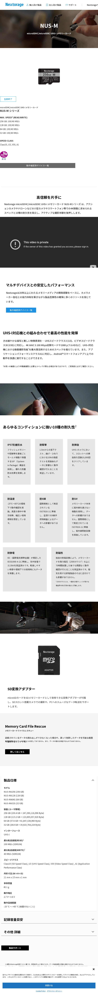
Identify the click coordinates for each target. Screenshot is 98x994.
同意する (49, 985)
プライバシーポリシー (54, 991)
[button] (93, 969)
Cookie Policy (41, 991)
